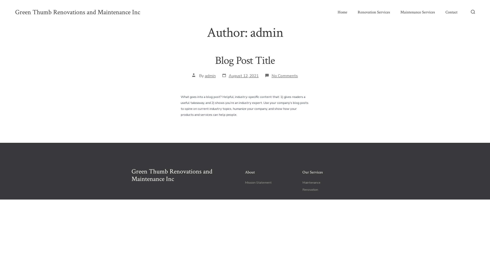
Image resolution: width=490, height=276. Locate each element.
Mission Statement (258, 183)
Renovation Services (374, 12)
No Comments (285, 75)
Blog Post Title (245, 60)
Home (342, 12)
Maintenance (311, 183)
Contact (451, 12)
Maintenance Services (417, 12)
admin (210, 75)
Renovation (310, 190)
